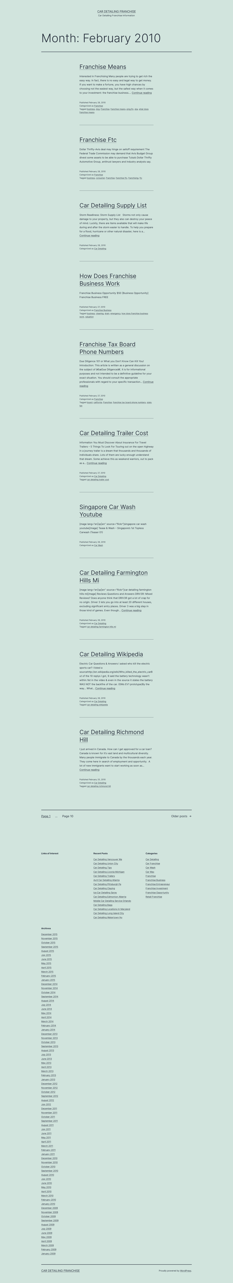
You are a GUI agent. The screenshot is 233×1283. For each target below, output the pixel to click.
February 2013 (48, 1075)
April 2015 (46, 967)
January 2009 (48, 1253)
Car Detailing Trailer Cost (113, 433)
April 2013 (46, 1067)
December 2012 (49, 1083)
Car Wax (150, 872)
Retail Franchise (154, 896)
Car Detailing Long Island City (108, 913)
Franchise (98, 106)
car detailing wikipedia (97, 704)
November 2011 (49, 1112)
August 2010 (47, 1175)
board (89, 402)
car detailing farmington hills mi (101, 626)
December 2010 (49, 1158)
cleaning (100, 313)
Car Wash (98, 545)
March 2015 (47, 971)
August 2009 (47, 1224)
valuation (89, 317)
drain (107, 313)
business (91, 109)
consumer (100, 178)
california (98, 402)
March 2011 (47, 1146)
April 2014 (46, 1017)
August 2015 (47, 951)
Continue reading (142, 92)
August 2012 (47, 1100)
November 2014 (49, 988)
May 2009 (46, 1237)
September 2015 (49, 947)
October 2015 (48, 942)
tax (80, 405)
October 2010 (48, 1166)
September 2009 (49, 1220)
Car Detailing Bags (102, 905)
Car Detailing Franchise (116, 11)
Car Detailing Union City (105, 863)
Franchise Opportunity (157, 892)
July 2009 (46, 1228)
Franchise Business (102, 310)
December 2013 (49, 1034)
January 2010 (48, 1204)
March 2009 (47, 1245)
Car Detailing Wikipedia (111, 654)
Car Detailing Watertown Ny (107, 917)
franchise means (118, 109)
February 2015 (48, 976)
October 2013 (48, 1042)
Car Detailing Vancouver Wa (107, 859)
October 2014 (48, 992)
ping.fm (130, 109)
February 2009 (48, 1249)
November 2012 (49, 1087)
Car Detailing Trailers (104, 876)
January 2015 (48, 980)
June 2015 (46, 959)
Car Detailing (100, 248)
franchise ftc (121, 178)
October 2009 (48, 1216)
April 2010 (46, 1191)
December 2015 (49, 934)
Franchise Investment (157, 888)
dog (98, 109)
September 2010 (49, 1170)
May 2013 (46, 1063)
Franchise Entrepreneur (158, 884)
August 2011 (47, 1125)
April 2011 (46, 1141)
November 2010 (49, 1162)
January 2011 (48, 1154)
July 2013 (46, 1054)
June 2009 (46, 1233)
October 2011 (48, 1116)
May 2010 (46, 1187)
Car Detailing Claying (104, 888)
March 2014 (47, 1021)
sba (136, 109)
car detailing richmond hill (99, 786)
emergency (115, 313)
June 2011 (46, 1133)
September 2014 (49, 996)
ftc (141, 178)
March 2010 (47, 1195)
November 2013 (49, 1038)
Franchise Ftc (98, 139)
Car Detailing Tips (102, 867)
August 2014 (47, 1000)
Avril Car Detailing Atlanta (106, 880)
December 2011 (49, 1108)
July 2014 (46, 1005)
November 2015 (49, 938)
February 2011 (48, 1150)
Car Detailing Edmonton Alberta (109, 896)
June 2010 (46, 1183)
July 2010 (46, 1179)
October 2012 (48, 1092)
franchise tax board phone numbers (129, 402)
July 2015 (46, 955)
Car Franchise (153, 863)
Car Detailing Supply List (113, 205)
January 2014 (48, 1029)
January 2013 (48, 1079)
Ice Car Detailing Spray (105, 892)
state (149, 402)
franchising (133, 178)
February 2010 (48, 1199)
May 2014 (46, 1013)
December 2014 (49, 984)
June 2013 (46, 1059)
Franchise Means (102, 66)
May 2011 (46, 1137)
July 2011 (46, 1129)
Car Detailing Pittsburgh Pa (107, 884)
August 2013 (47, 1050)
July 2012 (46, 1104)
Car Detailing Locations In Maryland (111, 909)
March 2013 (47, 1071)
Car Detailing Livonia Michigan (109, 872)
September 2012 (49, 1096)
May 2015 (46, 963)
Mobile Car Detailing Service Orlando (112, 901)
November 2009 (49, 1212)
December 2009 (49, 1208)
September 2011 (49, 1121)
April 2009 (46, 1241)
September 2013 (49, 1046)
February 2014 (48, 1025)
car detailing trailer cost (98, 479)
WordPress (185, 1270)
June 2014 (46, 1009)
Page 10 (67, 816)
